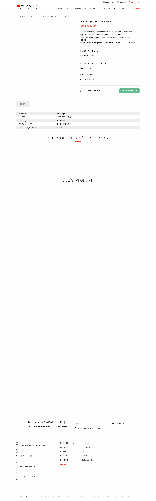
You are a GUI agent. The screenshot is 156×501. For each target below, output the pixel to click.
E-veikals (26, 17)
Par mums (107, 8)
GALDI (33, 17)
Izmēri (22, 104)
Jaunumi (78, 8)
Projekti (92, 8)
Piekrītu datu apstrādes (90, 428)
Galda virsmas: (87, 74)
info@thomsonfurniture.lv (27, 92)
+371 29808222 (26, 456)
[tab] (23, 104)
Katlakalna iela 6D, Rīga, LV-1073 (32, 446)
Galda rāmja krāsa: (89, 79)
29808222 (45, 90)
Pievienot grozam (129, 91)
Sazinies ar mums (94, 91)
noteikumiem (98, 428)
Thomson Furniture (32, 497)
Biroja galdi (41, 17)
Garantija (84, 456)
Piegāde (84, 451)
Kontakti (121, 8)
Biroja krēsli (85, 443)
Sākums (19, 17)
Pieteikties (116, 424)
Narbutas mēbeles (88, 460)
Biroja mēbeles (62, 8)
